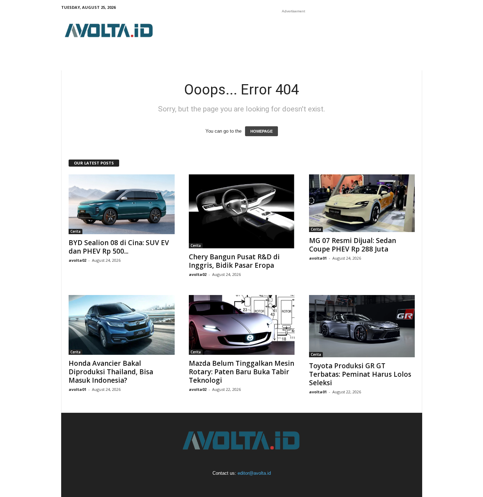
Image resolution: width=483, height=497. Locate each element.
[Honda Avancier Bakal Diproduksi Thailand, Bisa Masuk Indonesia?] (122, 325)
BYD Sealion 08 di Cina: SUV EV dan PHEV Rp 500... (119, 247)
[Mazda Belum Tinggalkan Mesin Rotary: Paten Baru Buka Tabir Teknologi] (242, 325)
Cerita (75, 231)
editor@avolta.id (254, 473)
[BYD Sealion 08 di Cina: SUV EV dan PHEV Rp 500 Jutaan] (122, 204)
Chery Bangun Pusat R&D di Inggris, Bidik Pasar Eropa (234, 261)
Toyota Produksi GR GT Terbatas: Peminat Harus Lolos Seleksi (360, 374)
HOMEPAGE (261, 131)
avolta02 (77, 260)
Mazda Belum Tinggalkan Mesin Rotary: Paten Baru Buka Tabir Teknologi (241, 372)
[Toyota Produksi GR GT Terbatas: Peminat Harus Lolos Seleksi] (362, 326)
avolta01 (318, 258)
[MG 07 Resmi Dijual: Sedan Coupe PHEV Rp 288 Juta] (362, 203)
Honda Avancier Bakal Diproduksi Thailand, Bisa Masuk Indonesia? (111, 372)
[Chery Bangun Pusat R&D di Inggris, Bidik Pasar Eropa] (242, 211)
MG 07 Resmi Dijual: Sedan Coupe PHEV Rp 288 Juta (352, 245)
